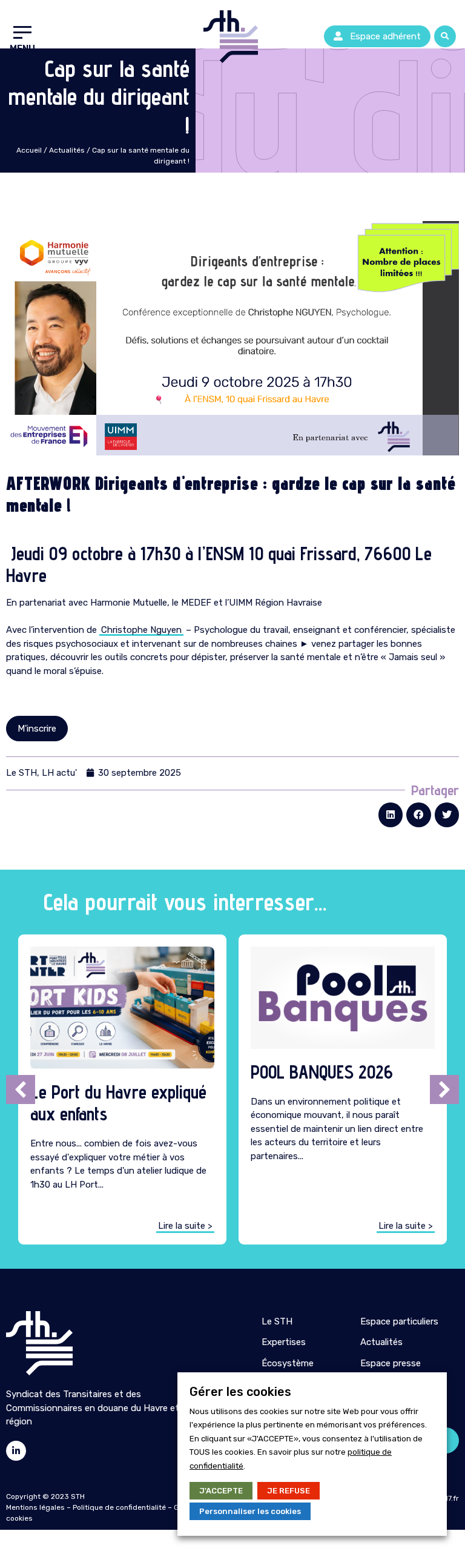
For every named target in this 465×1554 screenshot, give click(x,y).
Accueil (29, 150)
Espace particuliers (399, 1321)
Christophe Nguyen (141, 629)
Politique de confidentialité (119, 1507)
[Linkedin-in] (16, 1451)
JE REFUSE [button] (288, 1490)
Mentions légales (35, 1507)
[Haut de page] (12, 60)
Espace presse (390, 1363)
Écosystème (288, 1363)
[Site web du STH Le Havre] (39, 1343)
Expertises (284, 1342)
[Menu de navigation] (22, 36)
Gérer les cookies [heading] (240, 1391)
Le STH (277, 1321)
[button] (377, 36)
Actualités (67, 150)
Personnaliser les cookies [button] (250, 1511)
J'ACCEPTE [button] (221, 1490)
